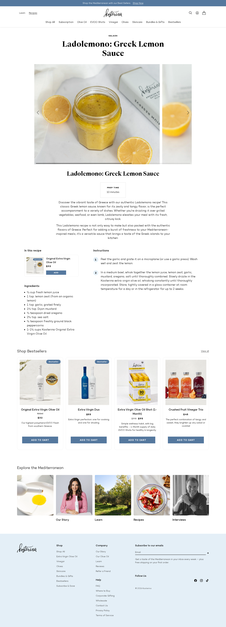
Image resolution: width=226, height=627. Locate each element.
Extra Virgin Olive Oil (66, 556)
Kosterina (147, 588)
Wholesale (101, 600)
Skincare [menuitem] (137, 22)
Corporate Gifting (105, 595)
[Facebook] (195, 580)
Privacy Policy (103, 610)
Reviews (100, 566)
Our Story (101, 551)
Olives (59, 566)
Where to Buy (103, 591)
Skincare (60, 571)
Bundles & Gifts (64, 576)
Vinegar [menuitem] (113, 22)
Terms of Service (105, 615)
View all (205, 351)
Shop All (50, 22)
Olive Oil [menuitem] (82, 22)
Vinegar (60, 561)
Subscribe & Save (65, 586)
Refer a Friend (103, 571)
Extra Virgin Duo (89, 409)
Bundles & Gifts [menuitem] (155, 22)
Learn (22, 13)
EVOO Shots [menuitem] (97, 22)
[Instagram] (201, 580)
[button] (190, 13)
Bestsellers (62, 581)
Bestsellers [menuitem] (174, 22)
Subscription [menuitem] (66, 22)
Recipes (33, 13)
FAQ (98, 586)
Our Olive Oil (102, 556)
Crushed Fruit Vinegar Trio (186, 409)
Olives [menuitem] (125, 22)
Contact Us (102, 605)
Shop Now (138, 3)
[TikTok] (207, 580)
